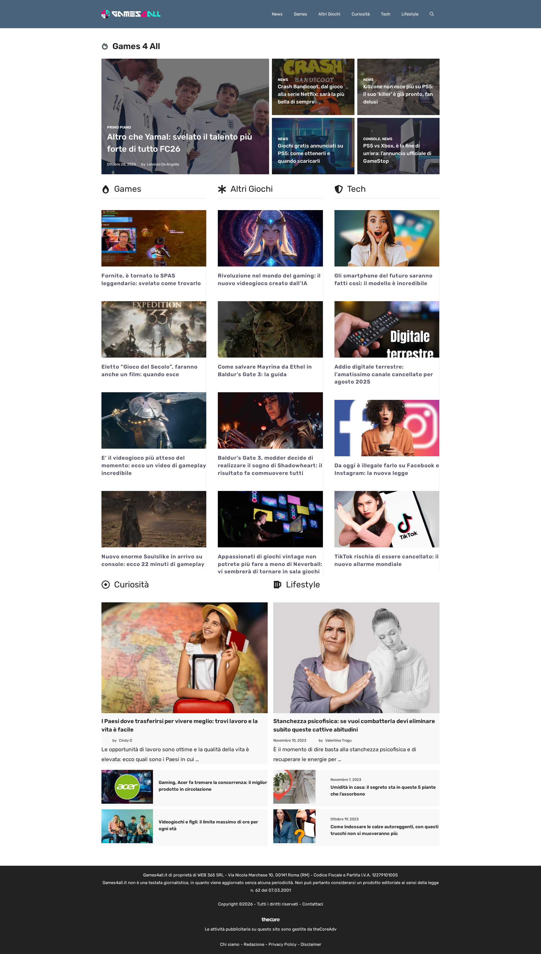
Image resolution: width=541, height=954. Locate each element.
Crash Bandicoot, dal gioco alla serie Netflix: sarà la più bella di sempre (311, 94)
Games (300, 14)
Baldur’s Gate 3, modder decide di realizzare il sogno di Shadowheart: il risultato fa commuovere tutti (270, 465)
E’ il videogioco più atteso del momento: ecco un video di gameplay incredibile (153, 465)
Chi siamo (230, 944)
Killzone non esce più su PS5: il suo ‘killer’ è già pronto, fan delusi (398, 94)
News (277, 14)
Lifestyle (410, 14)
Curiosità (361, 14)
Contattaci (312, 904)
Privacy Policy (282, 944)
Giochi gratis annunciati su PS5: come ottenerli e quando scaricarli (310, 153)
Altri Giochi (329, 14)
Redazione (254, 944)
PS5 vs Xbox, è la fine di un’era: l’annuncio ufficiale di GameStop (397, 153)
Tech (385, 14)
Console (371, 139)
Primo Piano (119, 127)
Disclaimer (311, 944)
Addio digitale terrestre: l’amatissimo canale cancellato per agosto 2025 (383, 374)
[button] (432, 14)
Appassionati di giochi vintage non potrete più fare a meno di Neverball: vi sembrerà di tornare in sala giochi (270, 564)
